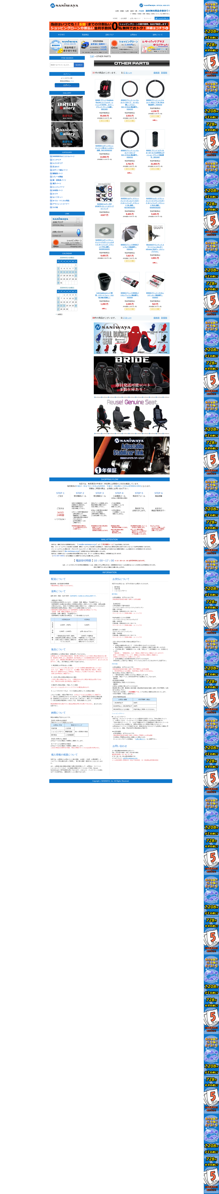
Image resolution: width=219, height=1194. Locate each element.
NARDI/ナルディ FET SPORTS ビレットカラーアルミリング (104, 206)
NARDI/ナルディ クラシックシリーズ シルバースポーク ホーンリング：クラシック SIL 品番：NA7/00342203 (130, 203)
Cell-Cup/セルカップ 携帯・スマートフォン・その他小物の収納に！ (104, 295)
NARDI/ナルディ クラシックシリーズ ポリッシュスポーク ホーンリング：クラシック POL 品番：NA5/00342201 (104, 244)
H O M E (61, 35)
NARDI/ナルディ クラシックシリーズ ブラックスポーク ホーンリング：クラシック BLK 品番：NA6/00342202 (155, 203)
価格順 (156, 73)
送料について (158, 35)
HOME (115, 18)
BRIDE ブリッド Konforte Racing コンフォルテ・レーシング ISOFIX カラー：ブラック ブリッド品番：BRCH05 (104, 104)
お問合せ (133, 35)
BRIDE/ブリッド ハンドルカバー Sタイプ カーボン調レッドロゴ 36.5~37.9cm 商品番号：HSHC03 (130, 104)
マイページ (147, 18)
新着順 (164, 73)
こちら (72, 81)
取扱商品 (85, 35)
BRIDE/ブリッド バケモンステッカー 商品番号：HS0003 (155, 295)
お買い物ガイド (135, 18)
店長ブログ (109, 35)
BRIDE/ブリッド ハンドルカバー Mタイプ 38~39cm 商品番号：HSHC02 (155, 102)
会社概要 (124, 18)
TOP (92, 56)
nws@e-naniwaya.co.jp (130, 758)
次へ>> (129, 73)
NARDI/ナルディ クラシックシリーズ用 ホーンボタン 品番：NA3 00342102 (104, 148)
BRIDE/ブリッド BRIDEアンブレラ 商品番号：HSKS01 (130, 247)
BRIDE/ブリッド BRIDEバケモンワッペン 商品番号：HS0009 (130, 295)
